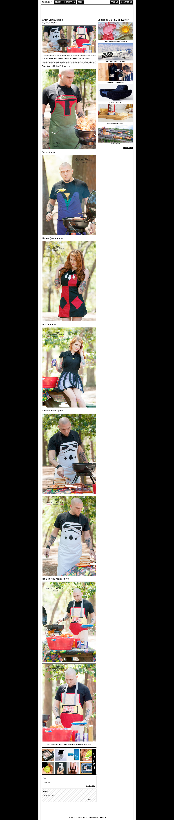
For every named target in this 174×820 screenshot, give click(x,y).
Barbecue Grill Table (83, 744)
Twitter (125, 19)
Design (58, 2)
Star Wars (49, 58)
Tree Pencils (115, 144)
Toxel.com (47, 2)
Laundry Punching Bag (115, 82)
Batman (66, 58)
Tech (80, 2)
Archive (114, 2)
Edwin (45, 791)
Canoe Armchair (115, 103)
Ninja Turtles (58, 58)
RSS (114, 19)
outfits (86, 55)
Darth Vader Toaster (66, 744)
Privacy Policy (99, 817)
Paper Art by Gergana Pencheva (115, 41)
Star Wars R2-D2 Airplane (115, 62)
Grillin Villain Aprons (52, 19)
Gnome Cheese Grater (115, 123)
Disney (75, 58)
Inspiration (69, 2)
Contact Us (126, 2)
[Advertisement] (87, 11)
